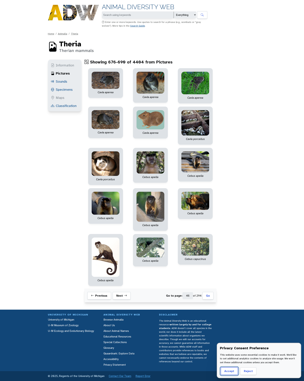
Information (65, 65)
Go (208, 296)
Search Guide (137, 25)
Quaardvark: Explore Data (118, 353)
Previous (101, 296)
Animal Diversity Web (138, 7)
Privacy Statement (114, 365)
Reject (248, 371)
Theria (74, 33)
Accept (229, 371)
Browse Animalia (113, 319)
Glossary (108, 348)
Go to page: (174, 296)
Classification (66, 105)
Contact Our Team (120, 376)
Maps (60, 97)
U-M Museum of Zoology (63, 325)
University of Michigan (61, 319)
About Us (109, 325)
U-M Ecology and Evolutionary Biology (71, 331)
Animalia (62, 33)
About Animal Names (116, 331)
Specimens (64, 89)
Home (51, 33)
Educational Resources (117, 336)
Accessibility (111, 359)
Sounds (61, 81)
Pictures (63, 73)
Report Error (142, 376)
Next (119, 296)
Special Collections (115, 342)
